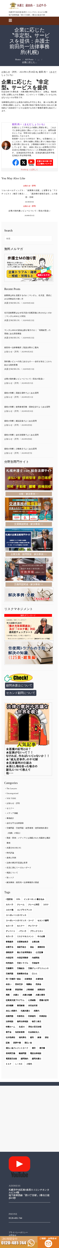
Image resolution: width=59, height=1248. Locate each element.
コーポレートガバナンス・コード (20, 920)
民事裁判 (32, 1016)
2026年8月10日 (27, 411)
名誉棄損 (28, 979)
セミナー (10, 808)
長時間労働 (10, 1053)
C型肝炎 (9, 899)
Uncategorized (12, 793)
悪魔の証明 (44, 1000)
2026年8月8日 (26, 439)
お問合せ (12, 1235)
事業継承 (9, 942)
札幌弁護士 (25, 1011)
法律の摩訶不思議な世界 (17, 863)
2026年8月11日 (27, 397)
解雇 (39, 1037)
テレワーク (33, 926)
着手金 (8, 1032)
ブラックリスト (36, 931)
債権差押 (9, 952)
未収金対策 (33, 1005)
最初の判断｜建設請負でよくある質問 (20, 421)
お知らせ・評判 (8, 72)
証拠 (8, 1043)
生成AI (22, 1027)
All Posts (29, 59)
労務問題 (9, 974)
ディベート (10, 931)
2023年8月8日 (29, 202)
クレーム (20, 904)
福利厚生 (22, 1037)
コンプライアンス (24, 910)
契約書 (8, 989)
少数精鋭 (30, 989)
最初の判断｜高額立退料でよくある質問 (21, 393)
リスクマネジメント (25, 936)
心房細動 (32, 1000)
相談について (12, 873)
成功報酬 (9, 1005)
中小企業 (41, 936)
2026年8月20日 (27, 352)
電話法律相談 (35, 1053)
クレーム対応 (33, 904)
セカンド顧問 (43, 920)
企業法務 (35, 942)
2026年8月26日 (28, 303)
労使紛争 (35, 963)
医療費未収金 (22, 974)
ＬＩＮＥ (19, 1064)
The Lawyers (12, 788)
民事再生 (20, 1016)
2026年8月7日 (26, 453)
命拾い (8, 984)
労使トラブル (22, 963)
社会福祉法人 (33, 1032)
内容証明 (9, 958)
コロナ (46, 904)
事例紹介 (10, 818)
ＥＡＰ (8, 1064)
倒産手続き (21, 947)
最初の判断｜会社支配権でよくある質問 (21, 435)
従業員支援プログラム (15, 1000)
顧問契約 (24, 1059)
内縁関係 (35, 958)
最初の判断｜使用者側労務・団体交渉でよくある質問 (27, 407)
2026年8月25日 (28, 320)
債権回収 (41, 947)
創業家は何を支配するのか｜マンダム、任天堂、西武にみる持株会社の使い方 (28, 297)
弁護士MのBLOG (12, 303)
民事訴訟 (43, 1016)
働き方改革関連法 (24, 952)
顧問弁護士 (36, 1059)
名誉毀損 (39, 979)
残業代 (36, 1011)
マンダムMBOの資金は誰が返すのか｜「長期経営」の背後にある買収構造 (27, 332)
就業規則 (41, 989)
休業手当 (9, 947)
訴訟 (47, 1037)
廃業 (8, 995)
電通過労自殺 (11, 1059)
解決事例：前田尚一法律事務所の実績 (23, 882)
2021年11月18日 (27, 72)
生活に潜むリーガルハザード (19, 868)
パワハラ (22, 931)
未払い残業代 (11, 1011)
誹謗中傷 (17, 1043)
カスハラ (9, 904)
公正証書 (39, 952)
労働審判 (9, 968)
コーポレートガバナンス (16, 915)
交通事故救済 (22, 942)
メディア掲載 (12, 813)
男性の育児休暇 (34, 1027)
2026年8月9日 (26, 425)
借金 (32, 947)
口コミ (35, 974)
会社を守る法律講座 (15, 823)
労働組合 (20, 968)
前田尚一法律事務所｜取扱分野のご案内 (21, 347)
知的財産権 (19, 1032)
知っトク (10, 877)
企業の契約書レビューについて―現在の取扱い (29, 211)
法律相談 (9, 1021)
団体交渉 (19, 984)
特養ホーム (10, 1027)
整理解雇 (20, 1005)
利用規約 (9, 963)
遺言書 (42, 1048)
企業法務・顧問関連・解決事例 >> (29, 554)
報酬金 (29, 984)
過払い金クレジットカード (17, 1048)
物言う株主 (36, 1021)
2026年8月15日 (29, 215)
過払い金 (28, 1043)
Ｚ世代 (29, 1064)
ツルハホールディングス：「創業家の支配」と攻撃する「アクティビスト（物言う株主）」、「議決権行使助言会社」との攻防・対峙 (29, 193)
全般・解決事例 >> (29, 494)
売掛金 (38, 984)
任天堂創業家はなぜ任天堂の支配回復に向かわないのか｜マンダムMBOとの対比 (28, 314)
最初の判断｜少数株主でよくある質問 (20, 449)
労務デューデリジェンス (38, 968)
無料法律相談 (22, 1021)
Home (18, 59)
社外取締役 (10, 1037)
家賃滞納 (19, 989)
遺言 (34, 1048)
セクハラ (9, 926)
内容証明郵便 (22, 958)
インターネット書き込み (34, 899)
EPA (18, 899)
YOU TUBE (11, 798)
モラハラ (9, 936)
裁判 (32, 1037)
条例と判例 (11, 858)
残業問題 (9, 1016)
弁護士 (16, 995)
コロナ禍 (9, 910)
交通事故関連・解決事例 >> (28, 524)
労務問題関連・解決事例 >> (28, 584)
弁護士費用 (40, 995)
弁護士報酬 (27, 995)
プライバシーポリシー (18, 1232)
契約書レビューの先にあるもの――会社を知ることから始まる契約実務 (28, 363)
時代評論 (10, 853)
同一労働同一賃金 (13, 979)
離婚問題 (22, 1053)
